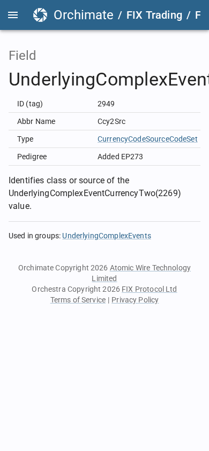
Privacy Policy (135, 300)
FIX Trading (154, 15)
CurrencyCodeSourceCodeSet (148, 139)
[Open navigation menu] (13, 15)
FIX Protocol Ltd (149, 289)
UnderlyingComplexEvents (106, 235)
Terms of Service (78, 300)
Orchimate (84, 14)
